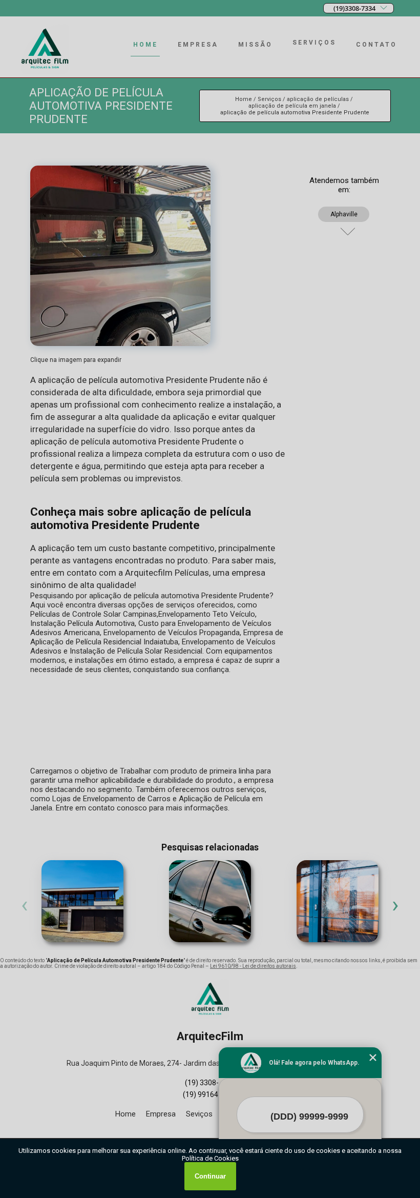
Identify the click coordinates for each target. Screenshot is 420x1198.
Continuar (210, 1176)
